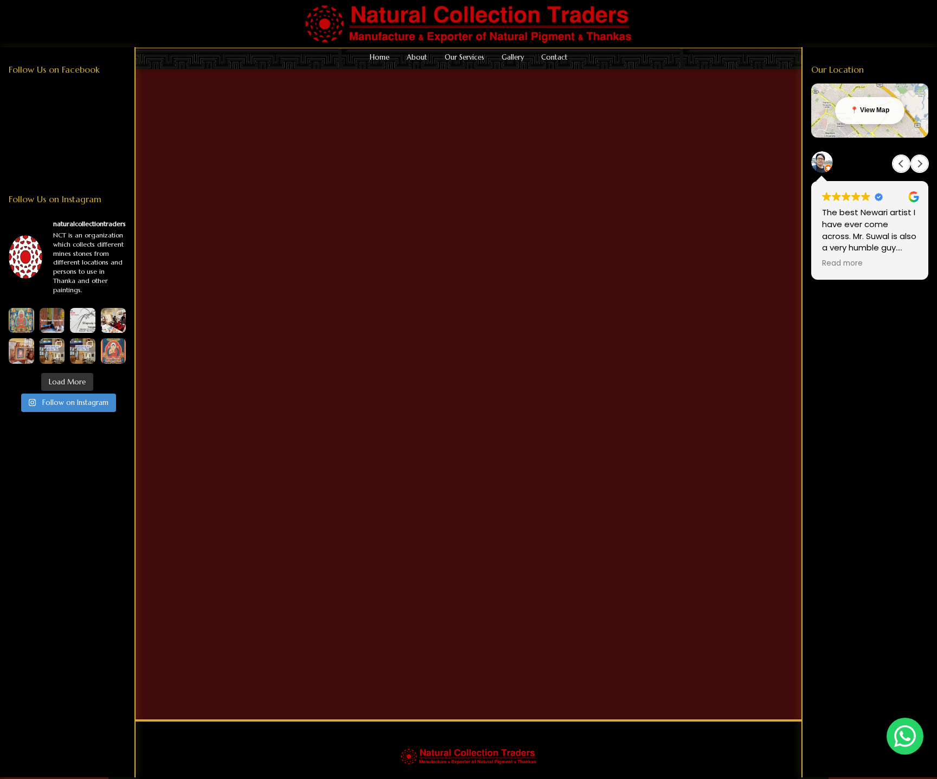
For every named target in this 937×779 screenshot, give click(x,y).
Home (379, 57)
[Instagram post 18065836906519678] (82, 351)
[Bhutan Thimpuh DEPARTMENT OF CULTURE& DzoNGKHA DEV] (113, 320)
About (417, 57)
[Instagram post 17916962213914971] (52, 351)
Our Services (464, 57)
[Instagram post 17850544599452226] (52, 320)
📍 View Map (869, 110)
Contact (554, 57)
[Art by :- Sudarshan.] (113, 351)
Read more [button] (842, 263)
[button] (920, 164)
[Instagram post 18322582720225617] (21, 320)
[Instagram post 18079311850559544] (82, 320)
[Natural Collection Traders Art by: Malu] (21, 351)
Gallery (513, 57)
